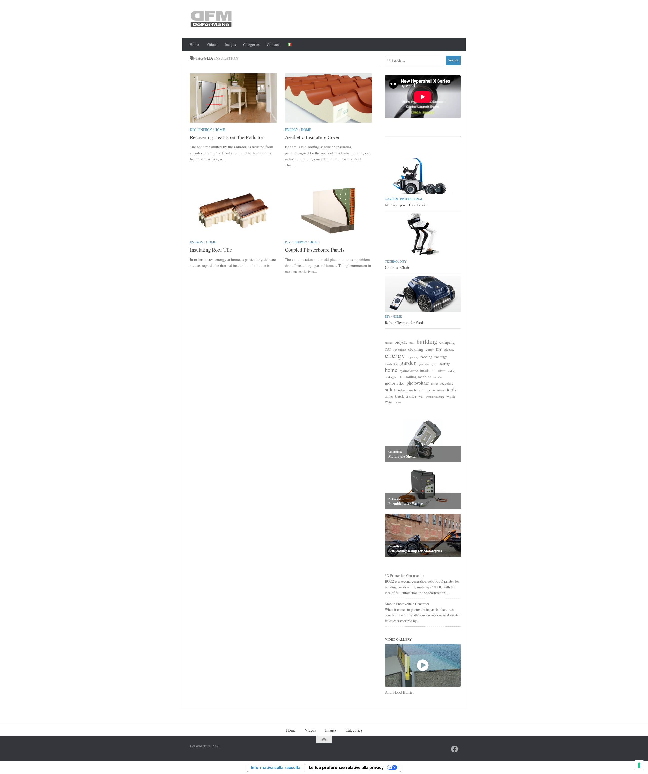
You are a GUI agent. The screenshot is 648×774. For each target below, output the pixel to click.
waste (451, 396)
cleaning (415, 349)
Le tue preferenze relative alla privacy (346, 767)
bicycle (401, 342)
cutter (430, 349)
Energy (205, 129)
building (427, 342)
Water (389, 402)
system (440, 390)
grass (434, 364)
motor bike (394, 383)
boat (412, 343)
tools (451, 389)
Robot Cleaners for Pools (404, 322)
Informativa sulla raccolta (275, 767)
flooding (426, 356)
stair (421, 390)
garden (408, 363)
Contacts (273, 44)
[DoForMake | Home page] (211, 19)
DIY (193, 129)
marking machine (394, 377)
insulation (428, 370)
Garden (391, 199)
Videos (211, 44)
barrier (388, 343)
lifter (441, 370)
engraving (413, 357)
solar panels (407, 389)
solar (390, 389)
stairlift (431, 390)
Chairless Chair (397, 267)
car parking (399, 349)
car (388, 349)
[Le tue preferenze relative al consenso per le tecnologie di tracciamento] (639, 765)
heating (444, 363)
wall (421, 396)
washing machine (435, 396)
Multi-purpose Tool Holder (406, 204)
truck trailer (405, 396)
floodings (440, 356)
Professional (411, 199)
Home (194, 44)
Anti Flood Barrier (399, 692)
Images (230, 44)
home (391, 370)
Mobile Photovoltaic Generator (407, 603)
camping (447, 342)
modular (438, 377)
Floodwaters (391, 364)
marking (451, 371)
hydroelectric (409, 370)
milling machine (418, 376)
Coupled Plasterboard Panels (315, 249)
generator (424, 364)
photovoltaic (418, 383)
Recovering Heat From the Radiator (227, 137)
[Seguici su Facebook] (454, 749)
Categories (251, 44)
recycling (446, 383)
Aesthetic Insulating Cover (312, 137)
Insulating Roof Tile (211, 249)
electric (449, 349)
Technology (396, 261)
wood (398, 402)
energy (395, 355)
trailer (389, 396)
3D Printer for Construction (404, 575)
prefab (434, 383)
